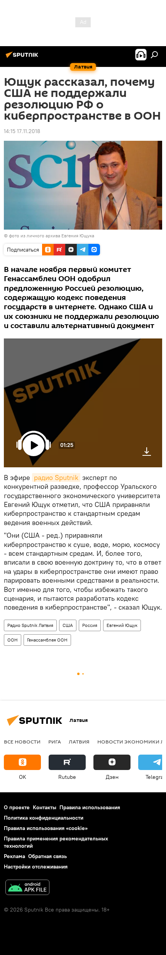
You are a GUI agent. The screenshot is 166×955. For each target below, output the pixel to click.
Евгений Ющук (122, 625)
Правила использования (89, 807)
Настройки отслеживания (36, 866)
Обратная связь (47, 856)
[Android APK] (27, 888)
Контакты (44, 807)
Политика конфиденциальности (43, 817)
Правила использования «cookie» (46, 828)
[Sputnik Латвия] (23, 57)
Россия (89, 625)
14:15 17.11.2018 (22, 131)
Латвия (79, 741)
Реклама (14, 856)
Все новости (22, 741)
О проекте (17, 807)
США (68, 625)
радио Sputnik (56, 477)
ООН (12, 640)
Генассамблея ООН (47, 640)
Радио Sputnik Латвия (30, 625)
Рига (54, 741)
